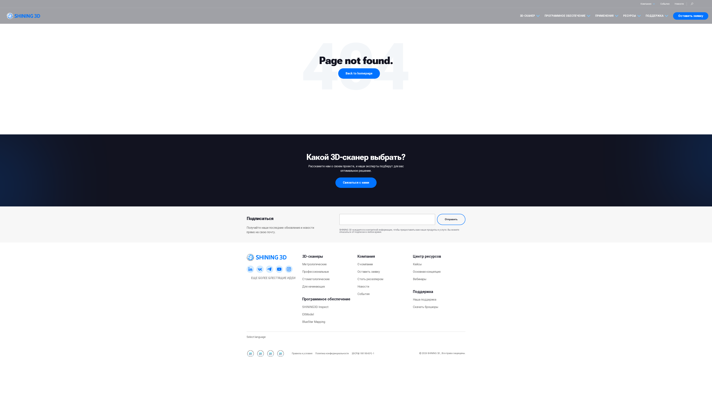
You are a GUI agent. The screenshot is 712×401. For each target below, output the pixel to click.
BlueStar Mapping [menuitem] (313, 322)
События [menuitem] (363, 294)
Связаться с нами (356, 182)
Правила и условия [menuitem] (302, 353)
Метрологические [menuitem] (314, 264)
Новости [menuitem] (363, 286)
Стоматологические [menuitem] (316, 279)
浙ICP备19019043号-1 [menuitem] (363, 353)
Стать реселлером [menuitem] (370, 279)
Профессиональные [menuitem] (315, 271)
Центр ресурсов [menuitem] (427, 256)
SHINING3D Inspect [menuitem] (315, 307)
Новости (679, 4)
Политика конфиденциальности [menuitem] (332, 353)
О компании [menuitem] (365, 264)
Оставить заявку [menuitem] (368, 271)
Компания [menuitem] (366, 256)
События (665, 4)
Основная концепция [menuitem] (427, 271)
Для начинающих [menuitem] (313, 286)
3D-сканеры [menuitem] (312, 256)
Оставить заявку (690, 16)
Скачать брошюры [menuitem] (425, 307)
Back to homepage (359, 73)
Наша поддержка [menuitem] (424, 299)
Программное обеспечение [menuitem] (326, 299)
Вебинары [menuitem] (419, 279)
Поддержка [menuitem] (423, 291)
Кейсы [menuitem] (417, 264)
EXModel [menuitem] (308, 314)
